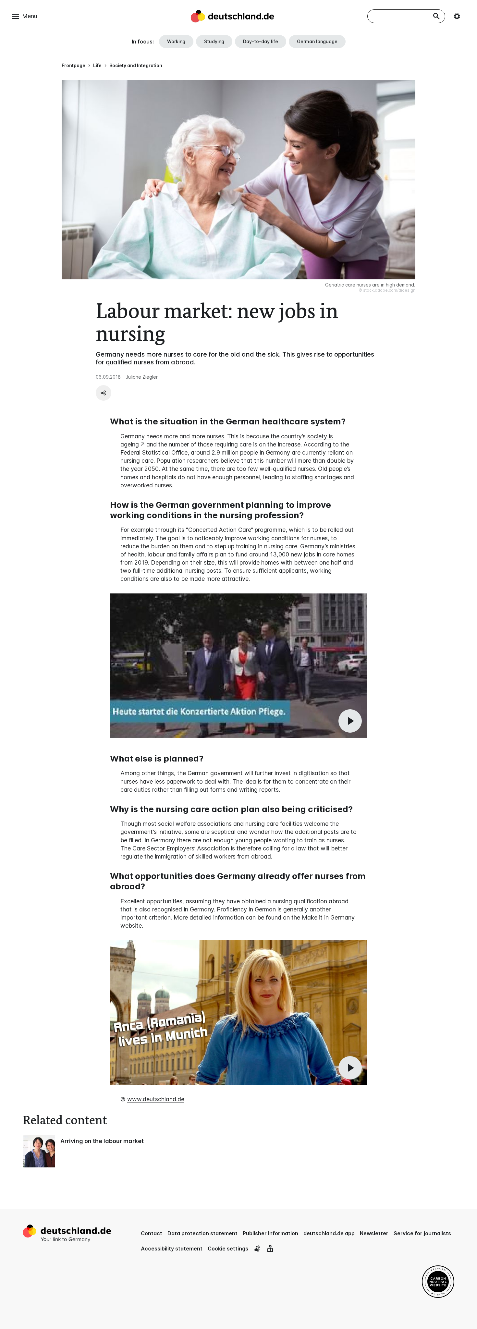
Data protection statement (202, 1233)
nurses (215, 436)
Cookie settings (228, 1248)
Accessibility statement (171, 1248)
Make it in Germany (328, 917)
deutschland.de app (329, 1233)
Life (97, 65)
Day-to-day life (260, 41)
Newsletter (374, 1233)
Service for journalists (422, 1233)
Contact (151, 1233)
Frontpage (73, 65)
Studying (214, 41)
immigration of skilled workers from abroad (213, 856)
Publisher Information (270, 1233)
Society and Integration (135, 65)
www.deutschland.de (155, 1099)
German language (317, 41)
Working (176, 41)
